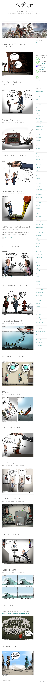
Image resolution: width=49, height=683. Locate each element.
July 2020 (38, 172)
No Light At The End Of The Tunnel (14, 45)
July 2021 (38, 140)
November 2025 (39, 91)
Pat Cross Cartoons (24, 11)
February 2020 (39, 186)
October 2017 (39, 262)
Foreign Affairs (39, 339)
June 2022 (38, 110)
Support (33, 18)
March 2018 (38, 249)
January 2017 (39, 287)
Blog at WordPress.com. (7, 680)
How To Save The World (14, 156)
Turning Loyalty (10, 534)
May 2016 (38, 308)
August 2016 (38, 300)
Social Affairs (39, 345)
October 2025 (39, 94)
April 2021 (38, 148)
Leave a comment (20, 122)
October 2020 (39, 164)
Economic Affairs (40, 337)
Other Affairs (39, 342)
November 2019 (39, 194)
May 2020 (38, 178)
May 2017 (38, 276)
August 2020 (38, 170)
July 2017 (38, 270)
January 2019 (39, 221)
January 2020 (39, 189)
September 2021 (39, 134)
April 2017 (38, 279)
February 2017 (39, 284)
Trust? (40, 59)
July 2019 (38, 205)
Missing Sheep (8, 605)
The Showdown (10, 646)
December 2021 (39, 126)
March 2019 (38, 216)
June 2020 (38, 175)
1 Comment (18, 49)
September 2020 (39, 167)
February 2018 (39, 251)
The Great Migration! (13, 321)
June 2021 (38, 142)
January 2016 (39, 319)
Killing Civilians (10, 246)
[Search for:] (41, 49)
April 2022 (38, 115)
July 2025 (38, 99)
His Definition (42, 63)
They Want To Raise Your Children (11, 83)
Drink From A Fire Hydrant (16, 285)
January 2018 (39, 254)
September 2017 (39, 265)
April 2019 (38, 213)
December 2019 (39, 191)
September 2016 (39, 298)
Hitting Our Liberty (12, 191)
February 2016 (39, 317)
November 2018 (39, 227)
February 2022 (39, 121)
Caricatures (27, 18)
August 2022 (38, 104)
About (15, 18)
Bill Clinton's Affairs (40, 331)
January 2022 (39, 123)
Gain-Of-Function (11, 499)
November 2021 (39, 129)
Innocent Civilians (10, 238)
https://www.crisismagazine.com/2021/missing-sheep (15, 613)
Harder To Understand (14, 356)
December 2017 (39, 257)
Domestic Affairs (39, 334)
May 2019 (38, 211)
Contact (20, 18)
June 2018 (38, 240)
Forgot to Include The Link (16, 227)
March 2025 (38, 102)
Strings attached (11, 427)
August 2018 (38, 235)
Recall (5, 392)
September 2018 (39, 232)
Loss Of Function (10, 463)
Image (3, 49)
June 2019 (38, 208)
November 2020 (39, 162)
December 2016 (39, 289)
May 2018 (38, 243)
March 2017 (38, 281)
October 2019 (39, 197)
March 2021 (38, 151)
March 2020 (38, 183)
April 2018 (38, 246)
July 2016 (38, 303)
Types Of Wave (9, 570)
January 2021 (39, 156)
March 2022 (38, 118)
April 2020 (38, 181)
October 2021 (39, 132)
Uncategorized (39, 348)
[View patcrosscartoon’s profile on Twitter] (37, 42)
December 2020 (39, 159)
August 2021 (38, 137)
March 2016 (38, 314)
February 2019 (39, 219)
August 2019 (38, 202)
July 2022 (38, 107)
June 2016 (38, 306)
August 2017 (38, 268)
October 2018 (39, 230)
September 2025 (39, 96)
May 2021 (38, 145)
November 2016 (39, 292)
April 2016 (38, 311)
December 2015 (39, 322)
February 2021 (39, 153)
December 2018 (39, 224)
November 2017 (39, 259)
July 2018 (38, 238)
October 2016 (39, 295)
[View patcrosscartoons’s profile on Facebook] (36, 42)
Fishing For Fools (11, 120)
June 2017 (38, 273)
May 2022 (38, 113)
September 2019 (39, 200)
